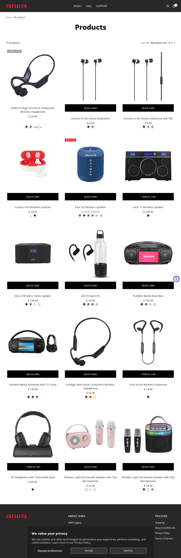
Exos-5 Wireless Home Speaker (32, 296)
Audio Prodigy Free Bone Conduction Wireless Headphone (33, 109)
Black (26, 126)
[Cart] (174, 6)
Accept (89, 550)
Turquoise (35, 126)
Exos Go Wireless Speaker (90, 207)
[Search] (168, 6)
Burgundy (88, 304)
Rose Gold (96, 215)
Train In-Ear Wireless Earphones (148, 384)
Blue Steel (148, 126)
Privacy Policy (162, 533)
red (90, 396)
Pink (148, 489)
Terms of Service (164, 538)
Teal (101, 215)
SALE (89, 6)
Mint (90, 489)
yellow (94, 396)
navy (32, 396)
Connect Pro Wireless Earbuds (33, 207)
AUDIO (77, 6)
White (39, 126)
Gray (152, 126)
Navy (79, 215)
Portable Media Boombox (148, 296)
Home (9, 17)
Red (30, 126)
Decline (128, 550)
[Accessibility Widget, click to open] (176, 279)
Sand (94, 489)
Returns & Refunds (165, 527)
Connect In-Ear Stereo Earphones (90, 118)
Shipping (160, 522)
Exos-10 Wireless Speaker (148, 207)
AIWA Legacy (74, 522)
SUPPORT (101, 6)
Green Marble (88, 215)
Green (30, 304)
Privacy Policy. (82, 542)
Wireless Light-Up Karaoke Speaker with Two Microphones (90, 479)
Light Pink (86, 489)
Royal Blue (152, 489)
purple (37, 396)
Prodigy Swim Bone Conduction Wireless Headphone (90, 386)
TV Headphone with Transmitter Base (33, 477)
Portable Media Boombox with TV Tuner (33, 384)
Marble (35, 304)
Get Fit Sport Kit (90, 296)
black (28, 396)
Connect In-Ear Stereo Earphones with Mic (148, 118)
